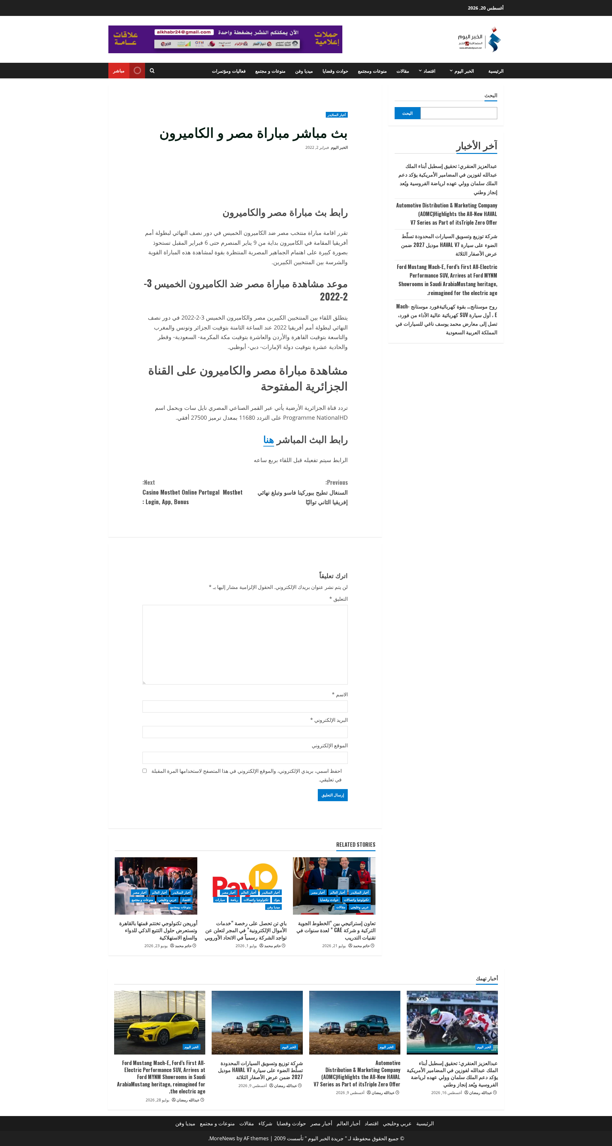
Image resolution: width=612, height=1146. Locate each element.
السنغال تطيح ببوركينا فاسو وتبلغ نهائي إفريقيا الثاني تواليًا (303, 492)
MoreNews (222, 1138)
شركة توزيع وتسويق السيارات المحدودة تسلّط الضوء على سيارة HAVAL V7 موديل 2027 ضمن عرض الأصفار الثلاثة (449, 244)
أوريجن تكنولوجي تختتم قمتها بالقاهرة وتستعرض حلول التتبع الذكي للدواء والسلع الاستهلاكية (158, 930)
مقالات (403, 70)
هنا (268, 439)
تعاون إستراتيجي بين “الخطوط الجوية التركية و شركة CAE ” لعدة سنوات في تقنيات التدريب (335, 930)
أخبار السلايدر (337, 114)
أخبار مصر (318, 892)
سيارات (220, 899)
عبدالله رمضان (480, 1092)
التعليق (338, 598)
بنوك (277, 899)
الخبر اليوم (464, 70)
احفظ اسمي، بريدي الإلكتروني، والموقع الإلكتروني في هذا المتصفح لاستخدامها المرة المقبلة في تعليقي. (246, 775)
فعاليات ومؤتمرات (229, 70)
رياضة (234, 899)
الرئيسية (496, 70)
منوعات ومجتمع (372, 70)
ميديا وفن (304, 70)
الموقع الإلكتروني (330, 745)
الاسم (340, 694)
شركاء (265, 1123)
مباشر (119, 70)
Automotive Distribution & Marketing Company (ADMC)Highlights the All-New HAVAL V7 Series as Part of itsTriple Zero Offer (446, 213)
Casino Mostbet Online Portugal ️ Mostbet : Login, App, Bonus (192, 492)
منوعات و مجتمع (270, 70)
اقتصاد (429, 70)
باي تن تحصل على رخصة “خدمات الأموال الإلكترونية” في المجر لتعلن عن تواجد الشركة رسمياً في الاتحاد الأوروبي (246, 930)
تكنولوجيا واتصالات (356, 899)
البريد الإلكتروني (329, 719)
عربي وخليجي (360, 907)
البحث (490, 95)
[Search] (152, 70)
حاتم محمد (361, 945)
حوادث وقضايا (335, 70)
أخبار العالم (337, 892)
